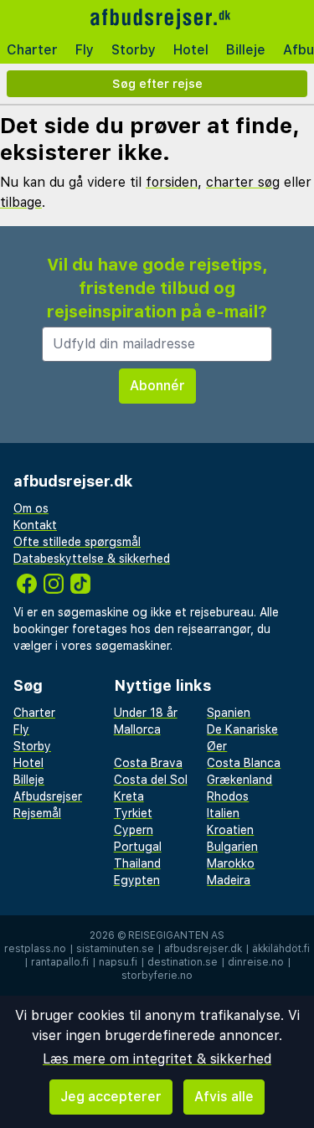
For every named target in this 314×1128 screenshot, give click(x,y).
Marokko (231, 863)
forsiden (172, 182)
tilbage (21, 202)
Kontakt (35, 525)
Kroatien (230, 830)
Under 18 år (146, 712)
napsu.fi (118, 962)
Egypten (137, 880)
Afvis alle (224, 1097)
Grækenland (239, 779)
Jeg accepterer (111, 1097)
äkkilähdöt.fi (281, 949)
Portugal (138, 846)
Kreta (129, 796)
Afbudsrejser (47, 796)
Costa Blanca (244, 763)
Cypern (133, 830)
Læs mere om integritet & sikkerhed (157, 1059)
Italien (223, 813)
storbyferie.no (157, 975)
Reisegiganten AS (176, 935)
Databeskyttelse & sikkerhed (91, 558)
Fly (84, 50)
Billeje (245, 50)
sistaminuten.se (115, 949)
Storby (133, 50)
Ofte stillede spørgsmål (77, 542)
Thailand (137, 863)
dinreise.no (256, 962)
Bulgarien (232, 846)
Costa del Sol (151, 779)
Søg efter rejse (157, 83)
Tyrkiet (133, 813)
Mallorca (137, 729)
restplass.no (35, 949)
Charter (32, 50)
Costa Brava (148, 763)
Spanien (228, 712)
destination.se (182, 962)
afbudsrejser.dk (203, 949)
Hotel (190, 50)
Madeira (228, 880)
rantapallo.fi (60, 962)
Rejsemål (37, 813)
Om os (31, 508)
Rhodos (228, 796)
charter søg (243, 182)
